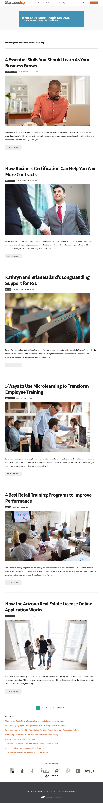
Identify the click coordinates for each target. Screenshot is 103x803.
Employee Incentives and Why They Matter (21, 739)
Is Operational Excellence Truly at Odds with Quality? (25, 748)
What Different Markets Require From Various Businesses (26, 753)
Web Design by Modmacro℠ (53, 797)
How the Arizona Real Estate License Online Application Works (48, 606)
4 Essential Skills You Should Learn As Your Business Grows (47, 62)
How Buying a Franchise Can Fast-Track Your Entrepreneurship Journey (31, 734)
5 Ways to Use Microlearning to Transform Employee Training (47, 389)
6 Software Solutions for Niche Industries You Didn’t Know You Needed (31, 743)
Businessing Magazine (15, 3)
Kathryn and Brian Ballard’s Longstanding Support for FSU (47, 280)
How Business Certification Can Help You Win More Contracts (50, 171)
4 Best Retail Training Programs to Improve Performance (48, 498)
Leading (8, 289)
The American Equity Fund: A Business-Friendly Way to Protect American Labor (34, 721)
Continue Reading (13, 147)
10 (54, 708)
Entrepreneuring (11, 72)
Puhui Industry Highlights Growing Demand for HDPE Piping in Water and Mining (35, 725)
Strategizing (9, 180)
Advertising (73, 791)
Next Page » (61, 708)
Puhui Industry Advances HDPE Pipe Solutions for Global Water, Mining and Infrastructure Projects (42, 730)
